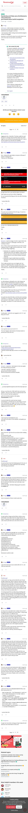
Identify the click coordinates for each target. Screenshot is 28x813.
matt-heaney (8, 785)
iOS (2, 101)
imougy (4, 25)
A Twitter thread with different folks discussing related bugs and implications (17, 65)
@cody (10, 284)
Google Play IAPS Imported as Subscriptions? (11, 765)
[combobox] (14, 6)
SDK (6, 101)
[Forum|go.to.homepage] (8, 2)
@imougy (20, 48)
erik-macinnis (8, 788)
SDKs (3, 10)
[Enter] (2, 6)
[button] (1, 2)
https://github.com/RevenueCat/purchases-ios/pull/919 (13, 142)
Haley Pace (7, 792)
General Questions (5, 763)
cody (4, 458)
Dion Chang (7, 796)
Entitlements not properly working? (9, 769)
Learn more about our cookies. (15, 804)
